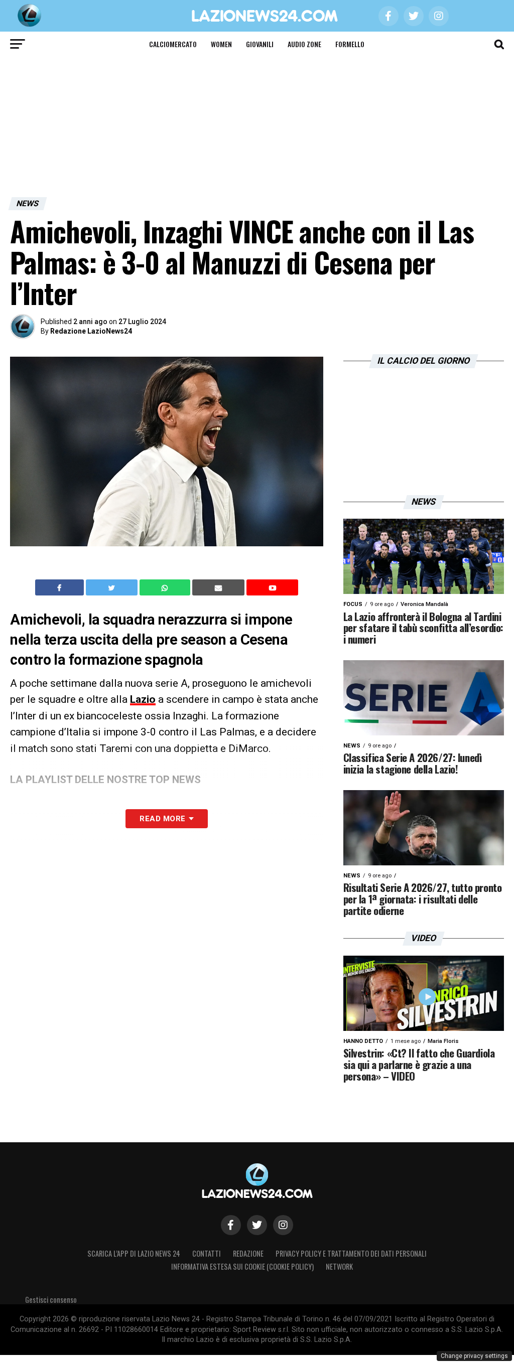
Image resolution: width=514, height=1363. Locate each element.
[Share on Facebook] (60, 587)
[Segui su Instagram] (283, 1225)
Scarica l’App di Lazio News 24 (133, 1253)
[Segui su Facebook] (231, 1225)
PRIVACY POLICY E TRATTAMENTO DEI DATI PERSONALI (351, 1253)
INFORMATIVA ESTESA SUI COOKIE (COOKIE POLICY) (242, 1266)
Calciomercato (173, 44)
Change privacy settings (474, 1355)
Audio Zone (304, 44)
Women (221, 44)
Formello (349, 44)
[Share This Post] (166, 587)
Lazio (143, 699)
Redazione (248, 1253)
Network (339, 1266)
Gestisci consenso (51, 1299)
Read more (162, 818)
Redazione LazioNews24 (91, 331)
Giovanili (260, 44)
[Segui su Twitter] (257, 1225)
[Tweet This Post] (113, 587)
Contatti (206, 1253)
